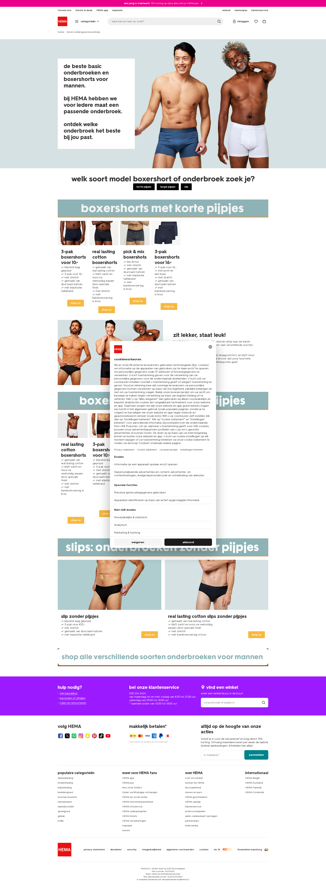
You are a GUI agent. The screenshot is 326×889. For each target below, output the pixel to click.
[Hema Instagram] (80, 735)
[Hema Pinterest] (94, 735)
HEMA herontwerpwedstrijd (137, 801)
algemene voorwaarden (180, 849)
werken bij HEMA (194, 782)
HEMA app (128, 778)
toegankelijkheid (151, 849)
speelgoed (64, 811)
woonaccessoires (67, 797)
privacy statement (94, 849)
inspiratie (127, 825)
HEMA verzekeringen (134, 820)
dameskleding (65, 778)
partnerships (192, 820)
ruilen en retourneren (73, 702)
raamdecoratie (66, 806)
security (132, 849)
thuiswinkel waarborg (249, 849)
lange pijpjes (167, 186)
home (61, 32)
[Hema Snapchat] (87, 735)
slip (186, 186)
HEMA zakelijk (193, 801)
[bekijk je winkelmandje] (264, 21)
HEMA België (252, 778)
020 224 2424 (137, 693)
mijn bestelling (68, 693)
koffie (61, 820)
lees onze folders (132, 787)
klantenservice (193, 806)
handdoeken (65, 801)
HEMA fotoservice (132, 806)
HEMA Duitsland (254, 782)
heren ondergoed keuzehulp (83, 32)
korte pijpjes (144, 186)
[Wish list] (256, 21)
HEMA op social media (134, 797)
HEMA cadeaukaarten (134, 811)
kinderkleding (65, 782)
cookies (203, 849)
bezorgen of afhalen (72, 698)
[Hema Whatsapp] (74, 735)
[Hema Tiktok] (101, 735)
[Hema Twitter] (67, 735)
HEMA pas (128, 782)
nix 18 (217, 849)
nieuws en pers (193, 792)
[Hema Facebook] (60, 735)
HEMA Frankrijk (253, 787)
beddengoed (65, 792)
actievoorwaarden (195, 811)
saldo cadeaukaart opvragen (201, 816)
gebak (61, 816)
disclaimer (116, 849)
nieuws (126, 830)
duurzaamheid (193, 787)
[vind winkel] (263, 702)
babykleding (65, 787)
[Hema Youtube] (108, 735)
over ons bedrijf (194, 778)
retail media (191, 825)
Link (72, 268)
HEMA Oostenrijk (254, 792)
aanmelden (256, 754)
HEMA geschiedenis (196, 797)
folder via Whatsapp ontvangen (139, 792)
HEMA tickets (129, 816)
